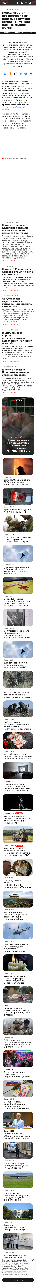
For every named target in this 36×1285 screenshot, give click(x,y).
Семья (23, 33)
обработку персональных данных (14, 1271)
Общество (6, 33)
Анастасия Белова (17, 158)
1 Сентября (16, 33)
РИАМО (26, 61)
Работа (29, 33)
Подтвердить (18, 1280)
